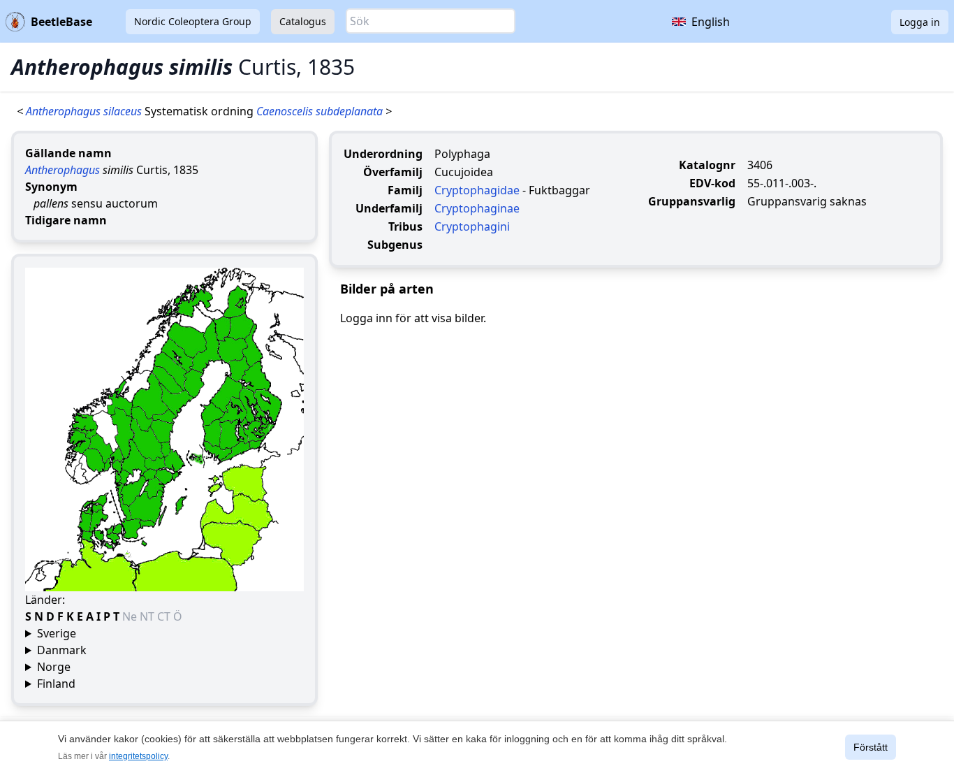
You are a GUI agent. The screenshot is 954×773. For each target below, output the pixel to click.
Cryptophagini (472, 226)
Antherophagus (62, 170)
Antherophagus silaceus (85, 111)
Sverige (56, 633)
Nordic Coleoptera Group (192, 21)
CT (165, 616)
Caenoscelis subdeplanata (321, 111)
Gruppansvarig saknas (807, 201)
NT (148, 616)
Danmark (62, 650)
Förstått (870, 747)
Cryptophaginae (477, 208)
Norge (54, 666)
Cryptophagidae (477, 190)
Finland (56, 683)
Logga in (920, 22)
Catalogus (302, 21)
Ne (131, 616)
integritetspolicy (138, 756)
